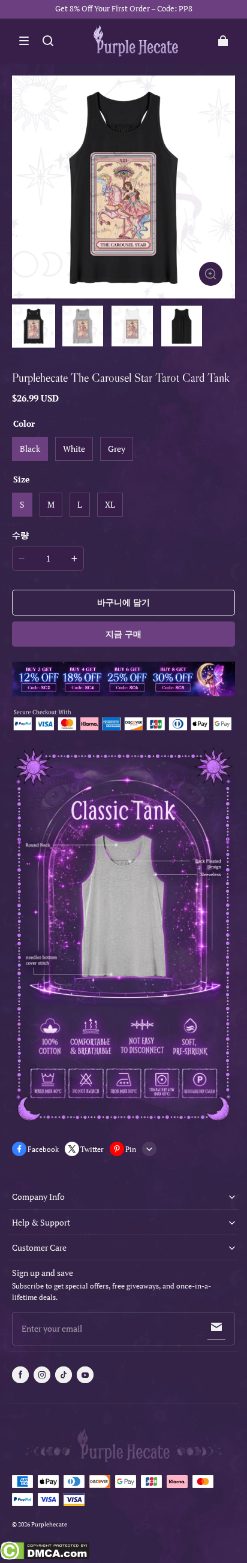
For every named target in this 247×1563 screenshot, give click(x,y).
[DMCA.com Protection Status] (44, 1552)
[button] (24, 41)
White (74, 448)
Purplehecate (49, 1524)
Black (30, 448)
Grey (116, 448)
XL (110, 504)
